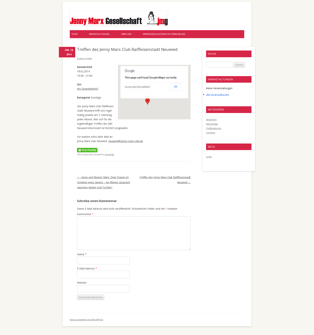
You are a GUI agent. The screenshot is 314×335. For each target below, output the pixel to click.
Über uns (126, 34)
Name (81, 254)
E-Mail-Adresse (87, 268)
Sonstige (109, 154)
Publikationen (213, 128)
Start (75, 34)
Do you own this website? (137, 86)
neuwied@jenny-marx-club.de (125, 141)
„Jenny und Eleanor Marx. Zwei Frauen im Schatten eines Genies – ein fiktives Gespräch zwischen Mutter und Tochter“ (103, 182)
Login (209, 156)
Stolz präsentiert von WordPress (86, 319)
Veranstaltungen (99, 34)
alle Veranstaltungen (217, 94)
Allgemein (211, 119)
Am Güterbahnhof (87, 88)
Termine (210, 132)
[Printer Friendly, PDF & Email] (87, 150)
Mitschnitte (212, 124)
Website (81, 282)
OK (175, 86)
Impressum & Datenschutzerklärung (164, 34)
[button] (147, 101)
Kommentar (85, 214)
